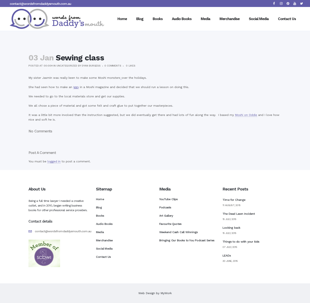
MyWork (166, 293)
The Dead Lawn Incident (238, 213)
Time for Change (233, 199)
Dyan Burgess (91, 65)
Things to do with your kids (240, 241)
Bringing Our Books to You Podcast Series (186, 240)
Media (100, 232)
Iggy (76, 87)
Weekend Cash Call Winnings (178, 232)
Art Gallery (166, 215)
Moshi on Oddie (246, 115)
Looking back (231, 227)
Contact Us (103, 256)
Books (100, 215)
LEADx (226, 255)
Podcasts (165, 207)
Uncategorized (67, 65)
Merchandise (104, 240)
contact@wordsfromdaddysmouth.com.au (40, 4)
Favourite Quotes (170, 224)
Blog (99, 207)
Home (100, 199)
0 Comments (112, 65)
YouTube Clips (168, 199)
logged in (54, 161)
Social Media (104, 248)
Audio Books (104, 224)
